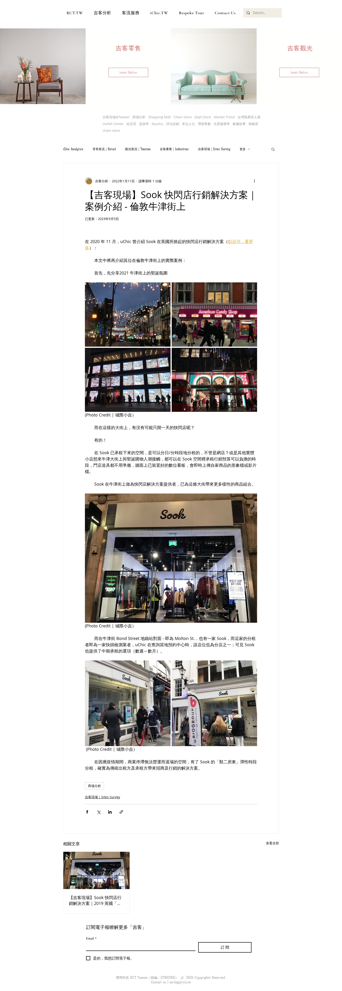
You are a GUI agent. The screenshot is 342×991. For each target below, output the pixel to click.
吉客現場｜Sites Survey (214, 149)
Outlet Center (113, 124)
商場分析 (138, 117)
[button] (128, 72)
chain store (111, 130)
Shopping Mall (159, 117)
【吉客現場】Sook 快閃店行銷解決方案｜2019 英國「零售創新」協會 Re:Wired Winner (95, 900)
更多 (243, 149)
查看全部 (272, 843)
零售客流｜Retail (104, 149)
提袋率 (144, 124)
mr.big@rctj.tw (180, 982)
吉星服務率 (222, 124)
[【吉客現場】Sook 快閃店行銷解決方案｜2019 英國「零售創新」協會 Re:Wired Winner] (96, 870)
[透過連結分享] (121, 812)
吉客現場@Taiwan (116, 117)
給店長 (131, 124)
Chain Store (183, 117)
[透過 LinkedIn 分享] (110, 812)
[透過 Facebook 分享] (87, 812)
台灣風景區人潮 (249, 117)
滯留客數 (204, 124)
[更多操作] (254, 181)
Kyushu (157, 124)
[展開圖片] (128, 314)
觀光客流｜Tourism (138, 149)
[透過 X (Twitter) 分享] (98, 812)
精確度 (253, 124)
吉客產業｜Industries (174, 149)
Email (91, 938)
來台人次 (188, 124)
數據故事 (239, 124)
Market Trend (224, 117)
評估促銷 (172, 124)
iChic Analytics (73, 149)
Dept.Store (202, 117)
